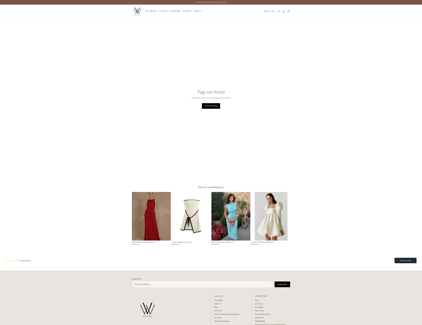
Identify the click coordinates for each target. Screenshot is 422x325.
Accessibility (218, 300)
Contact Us (218, 311)
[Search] (279, 11)
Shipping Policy (260, 321)
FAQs (257, 300)
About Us (217, 304)
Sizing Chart (259, 318)
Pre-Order (218, 318)
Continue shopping (211, 106)
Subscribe (282, 284)
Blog (215, 307)
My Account (259, 304)
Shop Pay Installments (222, 321)
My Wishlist (259, 307)
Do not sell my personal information (226, 314)
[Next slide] (167, 216)
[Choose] (167, 237)
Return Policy (259, 311)
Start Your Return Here (263, 314)
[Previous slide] (135, 216)
